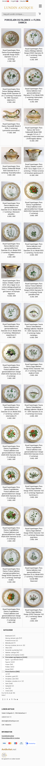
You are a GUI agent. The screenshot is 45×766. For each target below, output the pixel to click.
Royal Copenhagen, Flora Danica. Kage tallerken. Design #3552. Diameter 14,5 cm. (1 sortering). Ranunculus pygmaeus (34, 533)
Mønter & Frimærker (12, 655)
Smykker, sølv (10, 679)
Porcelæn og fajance (13, 657)
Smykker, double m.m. (13, 681)
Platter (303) (9, 667)
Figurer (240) (10, 662)
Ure (6, 688)
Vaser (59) (9, 664)
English (13, 1)
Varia (7, 691)
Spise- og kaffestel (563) (14, 660)
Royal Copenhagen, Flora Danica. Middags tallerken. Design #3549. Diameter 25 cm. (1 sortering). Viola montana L (33, 53)
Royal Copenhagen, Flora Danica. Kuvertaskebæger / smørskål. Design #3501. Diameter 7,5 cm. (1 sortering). (11, 54)
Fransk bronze (10, 641)
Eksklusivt (8, 636)
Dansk (4, 1)
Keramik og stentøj (12, 650)
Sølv (6, 684)
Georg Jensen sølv (12, 638)
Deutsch (23, 1)
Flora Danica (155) (12, 672)
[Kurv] (39, 14)
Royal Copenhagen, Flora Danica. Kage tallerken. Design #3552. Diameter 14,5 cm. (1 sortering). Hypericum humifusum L (34, 490)
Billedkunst (9, 643)
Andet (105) (9, 669)
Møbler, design (10, 652)
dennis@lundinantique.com (10, 721)
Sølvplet (8, 686)
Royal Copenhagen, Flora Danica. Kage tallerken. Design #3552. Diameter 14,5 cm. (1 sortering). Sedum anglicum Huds (34, 368)
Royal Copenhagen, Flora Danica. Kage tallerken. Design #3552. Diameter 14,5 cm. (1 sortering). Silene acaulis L (34, 614)
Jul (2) (7, 674)
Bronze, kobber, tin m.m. (13, 645)
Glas (7, 648)
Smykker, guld (10, 676)
